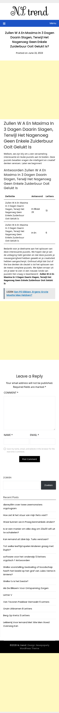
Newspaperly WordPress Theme (34, 647)
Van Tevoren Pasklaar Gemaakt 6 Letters (26, 601)
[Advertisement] (29, 90)
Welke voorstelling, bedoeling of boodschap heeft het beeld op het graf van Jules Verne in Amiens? (29, 570)
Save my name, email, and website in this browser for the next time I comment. (31, 450)
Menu (53, 23)
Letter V (7, 594)
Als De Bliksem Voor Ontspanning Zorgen (26, 588)
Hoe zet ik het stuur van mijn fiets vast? (25, 515)
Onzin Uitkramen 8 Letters (17, 608)
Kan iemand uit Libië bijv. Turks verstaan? (26, 539)
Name (8, 435)
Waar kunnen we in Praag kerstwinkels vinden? (29, 521)
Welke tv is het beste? (15, 581)
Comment (11, 392)
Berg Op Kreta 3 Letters (16, 615)
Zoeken (7, 477)
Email (34, 435)
